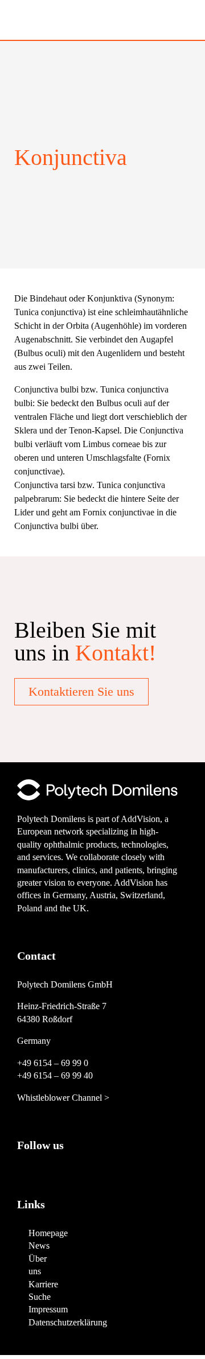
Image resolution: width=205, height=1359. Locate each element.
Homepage (48, 1233)
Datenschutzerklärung (67, 1322)
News (39, 1245)
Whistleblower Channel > (63, 1097)
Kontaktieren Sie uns (81, 691)
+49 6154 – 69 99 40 (55, 1075)
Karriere (43, 1284)
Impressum (48, 1309)
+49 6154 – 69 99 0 (52, 1063)
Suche (39, 1297)
